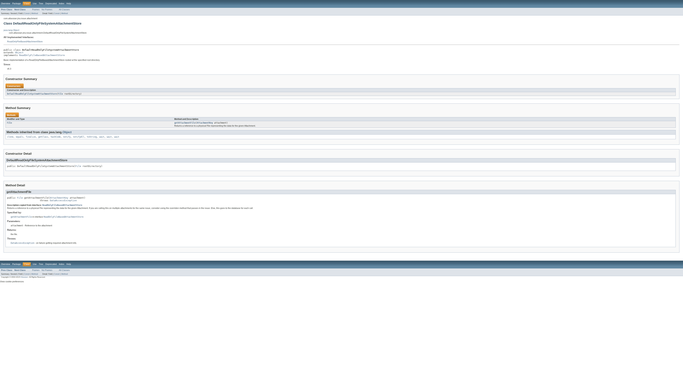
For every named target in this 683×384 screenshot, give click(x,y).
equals (19, 137)
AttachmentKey (205, 123)
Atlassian (24, 277)
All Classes (64, 9)
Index (61, 3)
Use (35, 3)
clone (10, 137)
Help (68, 3)
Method (34, 13)
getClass (43, 137)
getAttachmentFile (184, 123)
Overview (5, 3)
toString (92, 137)
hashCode (56, 137)
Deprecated (51, 3)
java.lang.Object (11, 30)
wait (101, 137)
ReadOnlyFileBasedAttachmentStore (25, 41)
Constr (27, 13)
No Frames (47, 9)
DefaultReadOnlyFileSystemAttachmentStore (32, 94)
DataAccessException (63, 200)
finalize (31, 137)
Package (16, 3)
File (60, 94)
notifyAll (78, 137)
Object (19, 52)
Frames (35, 9)
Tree (41, 3)
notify (67, 137)
